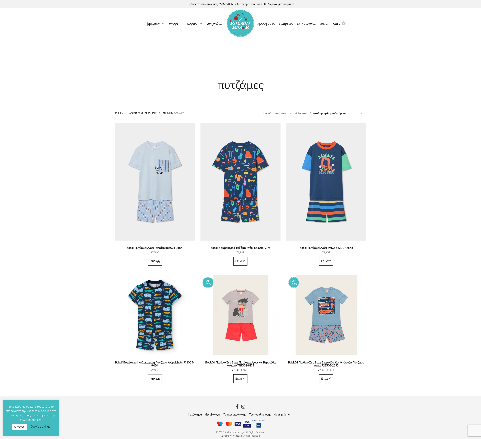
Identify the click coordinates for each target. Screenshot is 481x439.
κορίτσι (192, 23)
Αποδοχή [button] (19, 426)
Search (324, 23)
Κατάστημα (195, 414)
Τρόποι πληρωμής (260, 414)
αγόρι (173, 23)
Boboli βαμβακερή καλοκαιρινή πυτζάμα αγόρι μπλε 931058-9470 (154, 363)
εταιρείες (286, 23)
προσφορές (266, 23)
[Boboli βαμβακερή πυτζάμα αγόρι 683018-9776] (240, 182)
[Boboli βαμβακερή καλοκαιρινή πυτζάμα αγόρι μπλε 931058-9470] (155, 315)
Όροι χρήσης (282, 414)
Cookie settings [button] (40, 426)
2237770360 (226, 4)
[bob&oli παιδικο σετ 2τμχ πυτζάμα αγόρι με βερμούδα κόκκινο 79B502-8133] (240, 315)
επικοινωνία (306, 23)
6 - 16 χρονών (165, 113)
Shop (147, 113)
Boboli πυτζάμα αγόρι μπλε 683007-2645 (326, 248)
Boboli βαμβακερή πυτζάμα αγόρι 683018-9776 (240, 248)
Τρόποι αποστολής (234, 414)
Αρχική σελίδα (136, 113)
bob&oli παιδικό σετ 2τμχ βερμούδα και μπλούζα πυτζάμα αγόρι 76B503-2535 (326, 363)
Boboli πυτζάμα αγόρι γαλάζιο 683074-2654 (155, 248)
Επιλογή (155, 261)
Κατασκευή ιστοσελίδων (233, 435)
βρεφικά (153, 23)
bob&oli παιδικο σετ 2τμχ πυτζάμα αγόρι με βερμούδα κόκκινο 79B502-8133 (240, 363)
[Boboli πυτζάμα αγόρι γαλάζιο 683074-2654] (155, 182)
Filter (121, 113)
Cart (338, 23)
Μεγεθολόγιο (213, 414)
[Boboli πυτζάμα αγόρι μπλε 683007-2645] (326, 182)
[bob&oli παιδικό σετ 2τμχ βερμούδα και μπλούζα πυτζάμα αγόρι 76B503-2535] (326, 315)
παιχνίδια (214, 23)
